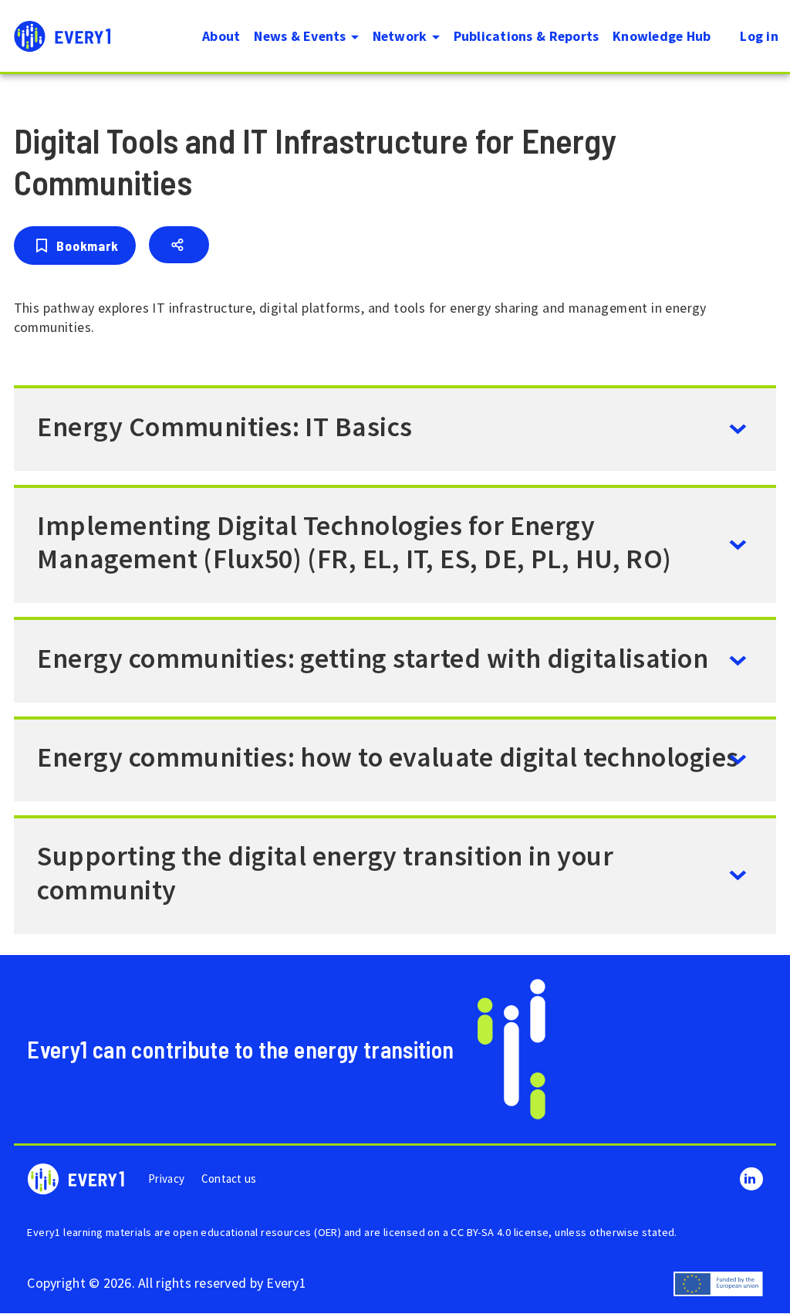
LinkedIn (751, 1178)
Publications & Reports (526, 36)
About (221, 36)
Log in (759, 36)
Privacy (166, 1178)
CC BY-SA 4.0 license (500, 1232)
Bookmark (87, 245)
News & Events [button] (301, 36)
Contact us (229, 1178)
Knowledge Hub (662, 36)
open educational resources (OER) (257, 1232)
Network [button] (401, 36)
